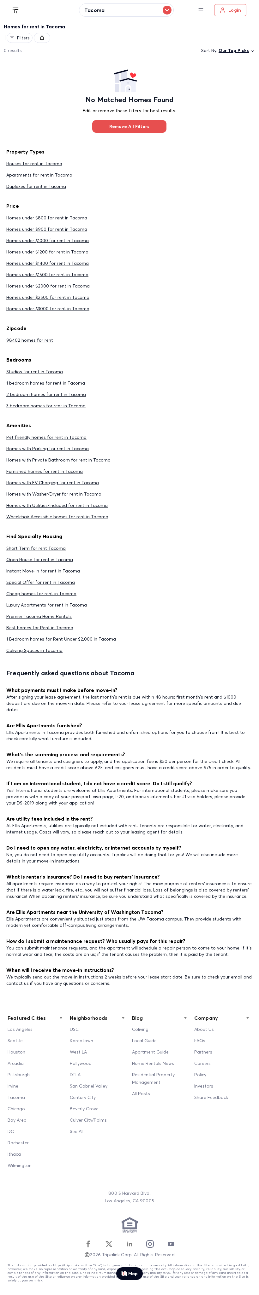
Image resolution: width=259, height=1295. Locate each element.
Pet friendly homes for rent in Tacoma (46, 437)
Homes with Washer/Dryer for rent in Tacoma (53, 494)
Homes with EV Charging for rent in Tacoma (52, 482)
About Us (204, 1029)
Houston (16, 1052)
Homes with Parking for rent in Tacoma (47, 448)
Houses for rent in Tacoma (34, 163)
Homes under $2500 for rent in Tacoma (47, 297)
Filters (23, 38)
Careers (202, 1063)
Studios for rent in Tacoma (34, 372)
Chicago (16, 1109)
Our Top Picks (234, 50)
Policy (200, 1074)
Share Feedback (211, 1097)
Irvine (13, 1086)
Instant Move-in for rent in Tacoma (43, 571)
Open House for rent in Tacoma (39, 559)
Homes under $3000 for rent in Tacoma (47, 308)
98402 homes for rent (29, 340)
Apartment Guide (150, 1052)
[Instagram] (150, 1244)
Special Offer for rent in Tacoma (40, 582)
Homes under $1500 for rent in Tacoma (47, 274)
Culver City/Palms (88, 1120)
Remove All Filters (129, 126)
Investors (203, 1086)
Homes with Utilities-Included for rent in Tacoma (57, 505)
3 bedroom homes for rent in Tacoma (46, 406)
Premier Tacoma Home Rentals (39, 616)
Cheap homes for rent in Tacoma (41, 593)
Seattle (15, 1040)
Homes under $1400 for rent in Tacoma (47, 263)
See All (76, 1131)
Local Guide (144, 1040)
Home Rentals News (153, 1063)
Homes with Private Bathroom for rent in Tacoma (58, 460)
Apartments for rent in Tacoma (39, 175)
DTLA (75, 1074)
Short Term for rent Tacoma (36, 548)
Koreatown (81, 1040)
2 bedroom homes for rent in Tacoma (46, 394)
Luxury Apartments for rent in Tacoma (46, 605)
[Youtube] (171, 1244)
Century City (83, 1097)
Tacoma (16, 1097)
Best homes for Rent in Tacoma (39, 627)
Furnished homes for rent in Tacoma (44, 471)
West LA (78, 1052)
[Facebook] (88, 1244)
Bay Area (17, 1120)
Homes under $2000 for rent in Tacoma (48, 286)
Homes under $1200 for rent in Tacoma (47, 252)
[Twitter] (109, 1244)
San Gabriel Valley (88, 1086)
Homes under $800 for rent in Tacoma (46, 218)
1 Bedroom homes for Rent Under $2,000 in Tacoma (61, 639)
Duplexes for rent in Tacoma (36, 186)
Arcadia (16, 1063)
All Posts (141, 1093)
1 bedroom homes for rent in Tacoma (45, 383)
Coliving (140, 1029)
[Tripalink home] (16, 10)
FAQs (199, 1040)
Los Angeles (20, 1029)
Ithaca (14, 1154)
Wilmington (20, 1165)
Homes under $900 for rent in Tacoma (46, 229)
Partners (203, 1052)
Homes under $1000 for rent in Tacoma (47, 240)
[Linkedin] (129, 1244)
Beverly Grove (84, 1109)
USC (74, 1029)
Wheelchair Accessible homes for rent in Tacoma (57, 517)
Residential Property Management (153, 1078)
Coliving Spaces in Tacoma (34, 650)
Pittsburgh (19, 1074)
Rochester (18, 1143)
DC (11, 1131)
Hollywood (81, 1063)
